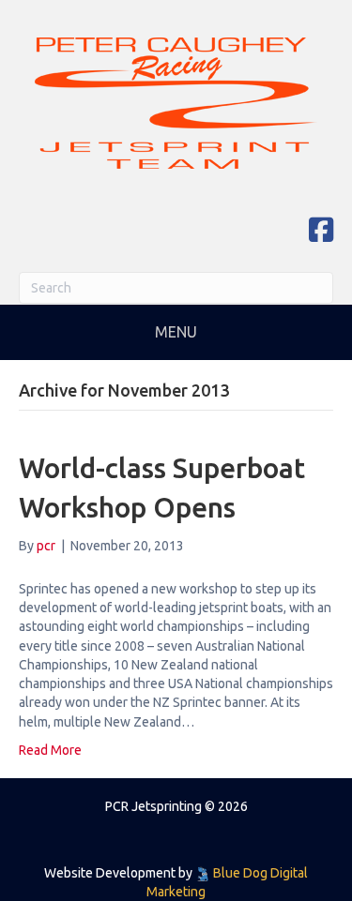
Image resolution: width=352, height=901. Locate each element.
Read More (50, 750)
